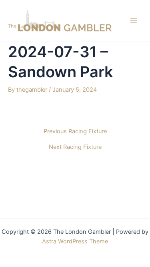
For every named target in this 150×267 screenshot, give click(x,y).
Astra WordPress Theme (75, 241)
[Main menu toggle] (133, 20)
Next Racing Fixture (75, 147)
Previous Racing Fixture (75, 131)
